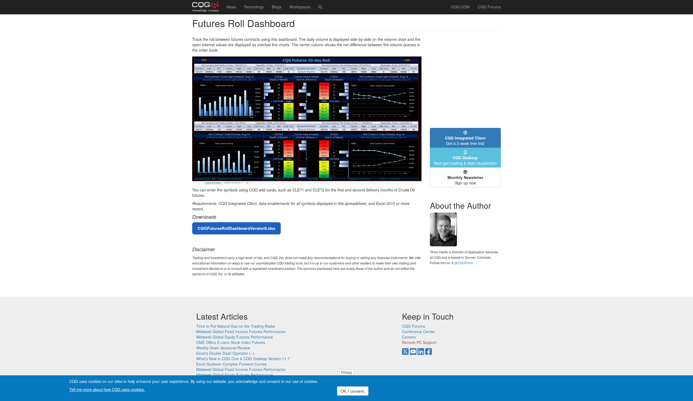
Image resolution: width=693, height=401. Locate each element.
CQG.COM (460, 6)
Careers (409, 337)
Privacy (346, 372)
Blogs (276, 6)
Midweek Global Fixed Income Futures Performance (241, 331)
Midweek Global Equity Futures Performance (234, 337)
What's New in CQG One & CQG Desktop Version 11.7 (243, 358)
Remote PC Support (419, 342)
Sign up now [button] (465, 180)
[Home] (207, 7)
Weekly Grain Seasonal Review (223, 347)
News (231, 6)
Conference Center (418, 331)
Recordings (254, 6)
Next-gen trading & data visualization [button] (465, 160)
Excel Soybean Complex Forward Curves (231, 364)
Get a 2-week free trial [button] (465, 140)
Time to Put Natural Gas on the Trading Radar (235, 326)
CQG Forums (489, 6)
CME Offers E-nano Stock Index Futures (230, 342)
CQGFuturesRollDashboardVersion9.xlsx (236, 228)
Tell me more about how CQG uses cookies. (107, 389)
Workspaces (299, 6)
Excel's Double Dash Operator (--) (225, 353)
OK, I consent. (353, 391)
